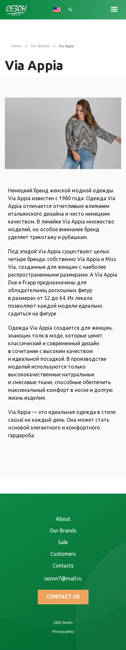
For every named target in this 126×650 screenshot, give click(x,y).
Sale (63, 542)
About (63, 519)
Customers (63, 554)
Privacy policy (63, 631)
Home (16, 46)
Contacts (63, 565)
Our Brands (40, 46)
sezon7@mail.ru (63, 578)
